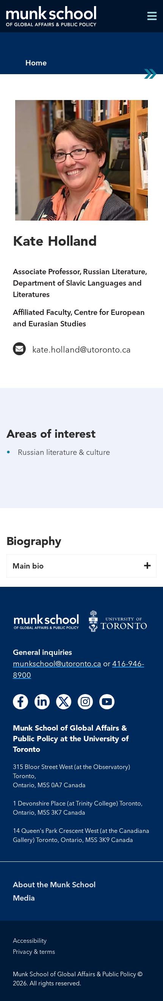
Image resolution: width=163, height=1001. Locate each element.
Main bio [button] (28, 565)
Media (24, 897)
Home (36, 62)
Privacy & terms (34, 951)
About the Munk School (54, 884)
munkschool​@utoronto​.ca (57, 663)
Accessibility (30, 940)
